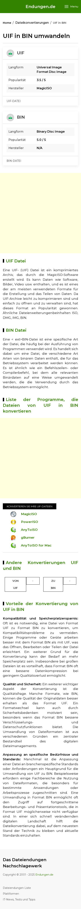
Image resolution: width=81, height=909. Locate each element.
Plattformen (11, 893)
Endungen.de (40, 6)
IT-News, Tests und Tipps (19, 899)
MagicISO (29, 514)
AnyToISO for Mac (36, 545)
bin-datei (14, 160)
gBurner (27, 537)
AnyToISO (29, 530)
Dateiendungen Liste (17, 888)
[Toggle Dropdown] (32, 581)
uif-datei (14, 101)
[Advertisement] (40, 213)
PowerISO (29, 522)
